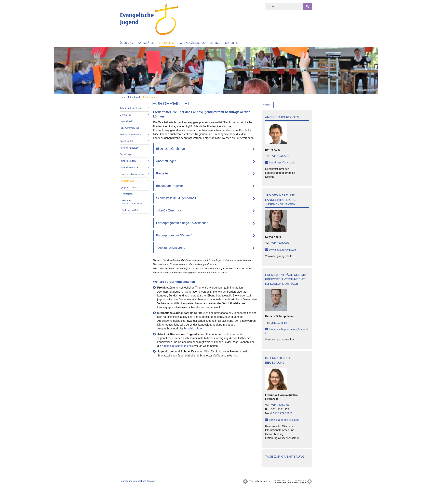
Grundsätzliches (192, 43)
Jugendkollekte (130, 187)
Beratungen (126, 154)
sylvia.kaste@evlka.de (282, 249)
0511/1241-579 (280, 243)
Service (215, 43)
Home (123, 97)
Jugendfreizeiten (129, 147)
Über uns (126, 43)
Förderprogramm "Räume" (174, 235)
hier (235, 355)
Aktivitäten (146, 43)
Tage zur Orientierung (170, 247)
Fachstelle (167, 43)
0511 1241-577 (280, 322)
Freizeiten (127, 193)
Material (231, 43)
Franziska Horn (192, 328)
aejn (203, 307)
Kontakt (150, 481)
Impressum (126, 481)
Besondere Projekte (169, 185)
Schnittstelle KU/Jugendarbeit (176, 198)
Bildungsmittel (130, 210)
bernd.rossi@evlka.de (282, 162)
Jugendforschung (129, 127)
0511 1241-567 (280, 156)
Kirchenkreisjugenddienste (178, 345)
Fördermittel (151, 97)
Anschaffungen (166, 161)
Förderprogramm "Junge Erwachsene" (182, 223)
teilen (267, 105)
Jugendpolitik (127, 121)
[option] (216, 70)
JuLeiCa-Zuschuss (168, 210)
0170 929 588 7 (282, 413)
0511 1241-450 (280, 405)
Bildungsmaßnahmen (170, 148)
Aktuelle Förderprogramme (132, 202)
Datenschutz (139, 481)
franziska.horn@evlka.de (284, 419)
